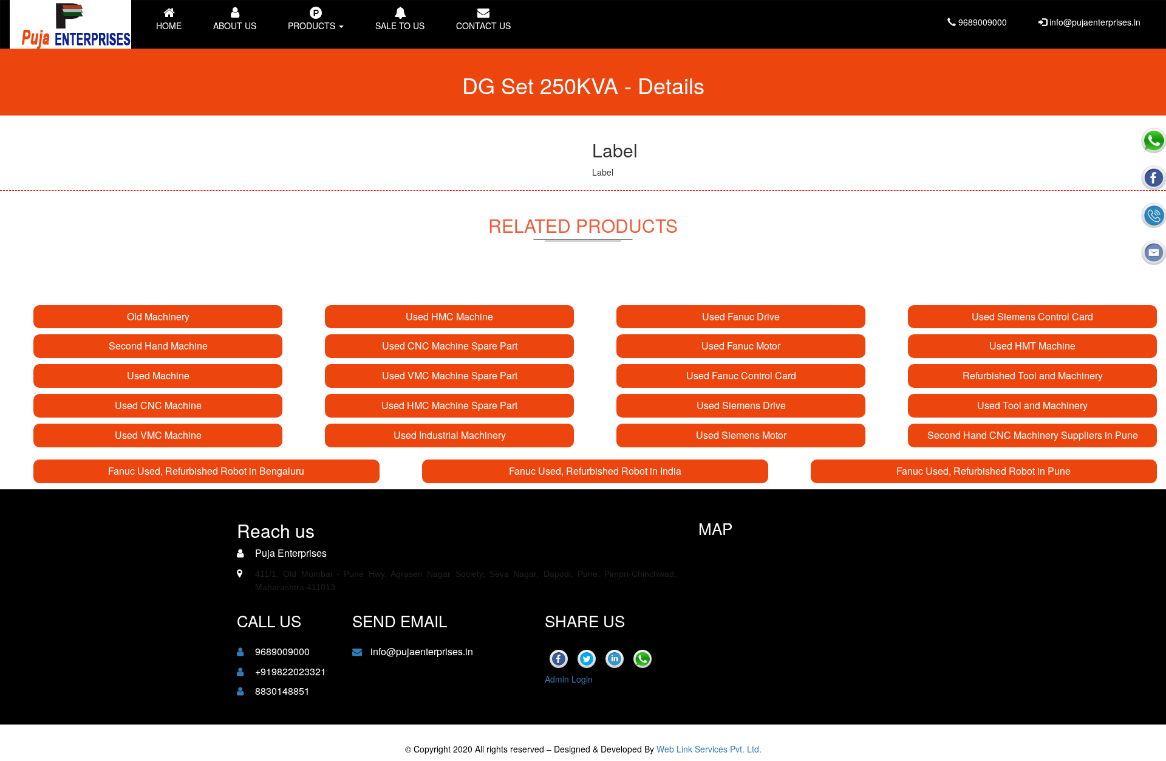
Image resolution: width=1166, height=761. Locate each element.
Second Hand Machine (158, 346)
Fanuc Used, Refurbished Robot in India (595, 471)
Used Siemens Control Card (1032, 316)
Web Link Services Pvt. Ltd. (709, 749)
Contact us (483, 25)
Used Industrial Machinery (450, 435)
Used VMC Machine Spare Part (449, 375)
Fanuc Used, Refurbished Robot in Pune (983, 471)
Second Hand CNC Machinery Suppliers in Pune (1032, 435)
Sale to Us (399, 25)
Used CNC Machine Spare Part (449, 346)
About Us (234, 25)
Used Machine (158, 375)
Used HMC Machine (449, 316)
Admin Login (569, 679)
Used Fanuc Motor (740, 346)
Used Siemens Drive (741, 405)
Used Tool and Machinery (1032, 405)
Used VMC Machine (158, 435)
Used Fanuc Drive (741, 316)
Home (169, 25)
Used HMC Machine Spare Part (449, 405)
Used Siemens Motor (741, 435)
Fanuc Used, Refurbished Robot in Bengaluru (206, 471)
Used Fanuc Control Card (741, 375)
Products (313, 25)
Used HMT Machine (1032, 346)
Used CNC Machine (158, 405)
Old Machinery (158, 316)
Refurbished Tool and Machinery (1033, 375)
